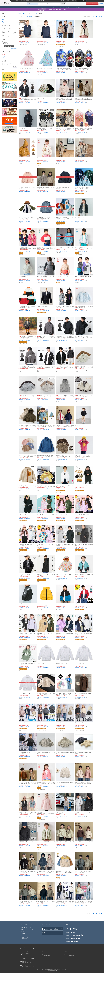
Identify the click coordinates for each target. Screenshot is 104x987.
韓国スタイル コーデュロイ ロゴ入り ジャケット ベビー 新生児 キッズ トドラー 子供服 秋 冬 (65, 159)
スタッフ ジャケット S (42, 663)
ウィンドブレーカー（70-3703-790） (44, 68)
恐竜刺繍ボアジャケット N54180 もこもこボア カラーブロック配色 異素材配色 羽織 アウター (65, 872)
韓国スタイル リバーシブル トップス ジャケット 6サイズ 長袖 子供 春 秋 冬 (84, 396)
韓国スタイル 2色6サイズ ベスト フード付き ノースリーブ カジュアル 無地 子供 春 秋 (65, 397)
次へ (100, 16)
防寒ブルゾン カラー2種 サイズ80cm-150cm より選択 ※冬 (65, 842)
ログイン (102, 3)
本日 (3, 19)
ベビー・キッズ (33, 13)
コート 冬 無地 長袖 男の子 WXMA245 (83, 693)
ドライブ (76, 817)
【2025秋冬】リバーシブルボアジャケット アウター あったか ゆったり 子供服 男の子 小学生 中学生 (65, 367)
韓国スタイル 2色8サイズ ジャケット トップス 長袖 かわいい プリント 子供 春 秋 (83, 783)
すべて (20, 13)
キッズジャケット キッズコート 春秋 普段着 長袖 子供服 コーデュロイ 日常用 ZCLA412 (27, 783)
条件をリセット (14, 48)
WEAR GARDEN (59, 492)
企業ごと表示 (30, 16)
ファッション (16, 7)
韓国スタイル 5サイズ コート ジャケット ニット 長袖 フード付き (27, 218)
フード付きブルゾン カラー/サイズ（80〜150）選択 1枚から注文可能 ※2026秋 (65, 426)
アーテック (39, 668)
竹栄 (75, 492)
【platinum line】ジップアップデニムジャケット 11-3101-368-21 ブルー (46, 218)
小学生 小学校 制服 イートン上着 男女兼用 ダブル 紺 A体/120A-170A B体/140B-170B (46, 39)
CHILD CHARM (58, 252)
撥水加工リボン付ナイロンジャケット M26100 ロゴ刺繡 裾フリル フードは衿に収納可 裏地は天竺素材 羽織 (46, 783)
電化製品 (52, 7)
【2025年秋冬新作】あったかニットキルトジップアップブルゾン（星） (46, 723)
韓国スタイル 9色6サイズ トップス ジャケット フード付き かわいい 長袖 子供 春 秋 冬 (65, 99)
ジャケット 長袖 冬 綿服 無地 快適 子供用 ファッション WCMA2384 (46, 694)
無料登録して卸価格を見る (24, 42)
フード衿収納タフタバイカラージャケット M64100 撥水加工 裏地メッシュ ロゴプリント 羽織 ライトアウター (65, 278)
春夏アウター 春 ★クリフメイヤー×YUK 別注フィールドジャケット (46, 634)
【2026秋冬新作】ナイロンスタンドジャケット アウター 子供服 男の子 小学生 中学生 (27, 99)
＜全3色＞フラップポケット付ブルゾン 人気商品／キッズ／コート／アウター (84, 188)
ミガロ (57, 847)
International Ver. (81, 0)
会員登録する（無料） (92, 3)
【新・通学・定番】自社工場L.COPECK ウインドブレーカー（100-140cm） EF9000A (84, 278)
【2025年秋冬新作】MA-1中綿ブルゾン (64, 722)
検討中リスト (74, 0)
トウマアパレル (58, 74)
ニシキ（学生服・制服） (23, 44)
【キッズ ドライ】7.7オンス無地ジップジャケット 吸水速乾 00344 (64, 486)
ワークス (57, 103)
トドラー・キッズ (7, 63)
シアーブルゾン (78, 425)
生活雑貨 (42, 7)
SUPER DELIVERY (26, 938)
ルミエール (20, 787)
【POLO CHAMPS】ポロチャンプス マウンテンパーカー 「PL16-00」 (27, 842)
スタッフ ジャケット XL (24, 693)
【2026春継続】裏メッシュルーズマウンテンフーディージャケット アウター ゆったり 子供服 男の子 (65, 337)
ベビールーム (77, 44)
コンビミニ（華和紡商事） (60, 46)
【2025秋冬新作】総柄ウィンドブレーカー (65, 247)
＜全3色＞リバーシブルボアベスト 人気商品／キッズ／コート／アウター (64, 218)
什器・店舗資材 (78, 7)
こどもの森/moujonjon (41, 165)
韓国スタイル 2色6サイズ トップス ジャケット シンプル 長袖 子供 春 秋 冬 (65, 456)
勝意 (38, 698)
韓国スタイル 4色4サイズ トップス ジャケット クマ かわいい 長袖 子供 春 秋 (27, 456)
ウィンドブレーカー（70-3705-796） (63, 574)
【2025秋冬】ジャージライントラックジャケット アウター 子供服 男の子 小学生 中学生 (46, 367)
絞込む (14, 66)
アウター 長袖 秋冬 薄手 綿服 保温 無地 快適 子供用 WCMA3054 (84, 307)
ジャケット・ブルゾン (7, 56)
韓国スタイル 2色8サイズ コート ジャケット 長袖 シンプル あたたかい (46, 188)
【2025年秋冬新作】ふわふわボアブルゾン (27, 722)
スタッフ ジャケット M (61, 663)
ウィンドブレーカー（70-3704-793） (26, 68)
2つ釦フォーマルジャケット (43, 306)
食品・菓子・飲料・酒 (64, 7)
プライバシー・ (27, 929)
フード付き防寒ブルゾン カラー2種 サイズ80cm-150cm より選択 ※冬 (84, 842)
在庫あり (5, 39)
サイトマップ (24, 931)
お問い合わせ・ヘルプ (64, 0)
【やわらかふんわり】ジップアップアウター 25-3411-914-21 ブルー (46, 604)
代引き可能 (5, 43)
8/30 (3, 21)
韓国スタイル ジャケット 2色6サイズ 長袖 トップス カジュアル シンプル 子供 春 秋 (84, 367)
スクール (5, 64)
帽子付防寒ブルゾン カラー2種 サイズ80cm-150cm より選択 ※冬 (28, 902)
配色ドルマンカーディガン (80, 39)
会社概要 (23, 933)
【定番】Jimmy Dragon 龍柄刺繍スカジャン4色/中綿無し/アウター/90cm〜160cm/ (64, 69)
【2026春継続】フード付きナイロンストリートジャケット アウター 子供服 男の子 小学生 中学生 (27, 367)
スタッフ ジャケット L (80, 663)
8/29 (3, 22)
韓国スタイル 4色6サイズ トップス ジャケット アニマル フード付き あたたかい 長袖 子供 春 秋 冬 (46, 486)
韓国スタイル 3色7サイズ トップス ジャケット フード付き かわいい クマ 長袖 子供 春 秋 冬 (46, 426)
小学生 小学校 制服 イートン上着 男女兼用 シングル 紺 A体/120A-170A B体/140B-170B (27, 40)
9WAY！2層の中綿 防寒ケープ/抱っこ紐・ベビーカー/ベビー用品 (46, 277)
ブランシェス (39, 222)
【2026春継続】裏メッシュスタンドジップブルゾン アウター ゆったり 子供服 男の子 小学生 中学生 (83, 337)
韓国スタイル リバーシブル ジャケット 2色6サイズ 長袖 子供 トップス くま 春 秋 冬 (46, 397)
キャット (38, 313)
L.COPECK (77, 282)
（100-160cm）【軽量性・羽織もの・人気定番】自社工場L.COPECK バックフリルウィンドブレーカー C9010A (65, 694)
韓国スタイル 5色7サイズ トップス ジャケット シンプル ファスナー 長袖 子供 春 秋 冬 (46, 456)
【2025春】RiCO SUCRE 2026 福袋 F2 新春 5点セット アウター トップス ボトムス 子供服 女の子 (83, 902)
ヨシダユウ (39, 133)
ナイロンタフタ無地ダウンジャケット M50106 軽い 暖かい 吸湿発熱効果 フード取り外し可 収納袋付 (27, 248)
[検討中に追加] (34, 36)
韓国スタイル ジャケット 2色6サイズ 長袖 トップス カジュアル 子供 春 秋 (27, 396)
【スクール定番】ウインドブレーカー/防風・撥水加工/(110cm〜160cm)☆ (27, 307)
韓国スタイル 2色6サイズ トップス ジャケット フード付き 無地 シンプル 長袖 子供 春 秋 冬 (27, 426)
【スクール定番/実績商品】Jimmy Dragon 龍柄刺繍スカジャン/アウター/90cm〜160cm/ (83, 69)
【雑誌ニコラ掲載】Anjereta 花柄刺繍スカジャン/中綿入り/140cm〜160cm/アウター (83, 129)
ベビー (5, 61)
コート (4, 57)
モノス (20, 103)
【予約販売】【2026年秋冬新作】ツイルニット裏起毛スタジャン (27, 337)
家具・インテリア (30, 7)
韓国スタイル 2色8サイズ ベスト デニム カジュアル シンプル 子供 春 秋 (27, 813)
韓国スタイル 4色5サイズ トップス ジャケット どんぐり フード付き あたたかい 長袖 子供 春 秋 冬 (27, 159)
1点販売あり (5, 41)
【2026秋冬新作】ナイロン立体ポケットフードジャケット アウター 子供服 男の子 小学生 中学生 (46, 337)
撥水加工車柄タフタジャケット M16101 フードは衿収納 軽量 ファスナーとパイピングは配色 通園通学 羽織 (84, 248)
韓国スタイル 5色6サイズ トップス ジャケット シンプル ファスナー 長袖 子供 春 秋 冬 (27, 486)
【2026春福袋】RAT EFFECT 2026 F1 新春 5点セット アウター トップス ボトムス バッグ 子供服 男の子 (65, 902)
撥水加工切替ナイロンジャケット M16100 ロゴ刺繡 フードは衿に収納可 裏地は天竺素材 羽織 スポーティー (46, 248)
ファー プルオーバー (23, 128)
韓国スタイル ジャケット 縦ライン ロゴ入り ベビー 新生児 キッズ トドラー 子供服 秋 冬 (83, 99)
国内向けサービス (26, 957)
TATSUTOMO (77, 698)
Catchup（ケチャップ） (79, 194)
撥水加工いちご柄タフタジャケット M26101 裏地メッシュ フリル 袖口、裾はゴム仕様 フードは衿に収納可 (46, 159)
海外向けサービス (29, 958)
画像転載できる (6, 42)
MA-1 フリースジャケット (80, 217)
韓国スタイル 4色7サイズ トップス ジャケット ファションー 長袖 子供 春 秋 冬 (83, 456)
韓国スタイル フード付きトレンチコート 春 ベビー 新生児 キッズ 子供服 (65, 129)
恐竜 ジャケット (41, 98)
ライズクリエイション (41, 282)
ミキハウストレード (22, 74)
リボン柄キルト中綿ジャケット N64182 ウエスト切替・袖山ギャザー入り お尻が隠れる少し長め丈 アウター (46, 813)
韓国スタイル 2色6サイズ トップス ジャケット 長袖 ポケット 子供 (83, 158)
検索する (9, 46)
